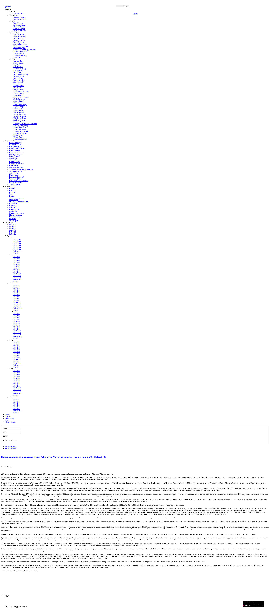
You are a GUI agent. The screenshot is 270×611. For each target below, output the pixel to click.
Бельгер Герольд (19, 34)
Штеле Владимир (20, 129)
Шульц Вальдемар (15, 183)
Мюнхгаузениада (15, 215)
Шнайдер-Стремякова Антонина (25, 124)
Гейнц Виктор (19, 42)
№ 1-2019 (17, 342)
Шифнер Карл (19, 53)
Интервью (13, 203)
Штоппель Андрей (20, 133)
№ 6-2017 (17, 295)
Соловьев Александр (16, 167)
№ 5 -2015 (17, 247)
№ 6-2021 (17, 409)
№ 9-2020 (17, 386)
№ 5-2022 (12, 232)
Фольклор (12, 219)
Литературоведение (16, 198)
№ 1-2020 (17, 371)
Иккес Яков (18, 88)
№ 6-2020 (17, 380)
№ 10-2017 (17, 302)
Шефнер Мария (19, 120)
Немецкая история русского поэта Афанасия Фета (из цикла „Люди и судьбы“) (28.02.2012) (53, 457)
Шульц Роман (18, 137)
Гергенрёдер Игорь (20, 44)
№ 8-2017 (17, 298)
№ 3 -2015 (17, 243)
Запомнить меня (8, 440)
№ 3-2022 (12, 228)
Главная (8, 6)
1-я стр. (7, 8)
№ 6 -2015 (17, 249)
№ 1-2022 (12, 224)
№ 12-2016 (17, 278)
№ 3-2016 (17, 260)
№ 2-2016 (17, 259)
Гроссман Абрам (19, 80)
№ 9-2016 (17, 272)
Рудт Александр (19, 110)
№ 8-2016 (17, 270)
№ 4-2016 (17, 262)
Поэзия (11, 196)
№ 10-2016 (17, 274)
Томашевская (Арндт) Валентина (21, 169)
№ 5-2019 (17, 350)
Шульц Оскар (18, 135)
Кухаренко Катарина (21, 97)
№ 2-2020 (17, 373)
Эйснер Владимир (20, 139)
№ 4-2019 (17, 348)
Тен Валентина (19, 112)
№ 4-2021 (17, 405)
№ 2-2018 (17, 316)
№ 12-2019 (17, 363)
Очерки (12, 207)
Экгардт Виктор (15, 184)
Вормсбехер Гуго (20, 40)
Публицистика (14, 209)
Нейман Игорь (14, 162)
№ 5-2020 (17, 378)
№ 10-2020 (17, 388)
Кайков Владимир (15, 154)
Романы (12, 188)
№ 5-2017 (17, 293)
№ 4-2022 (12, 230)
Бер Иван (17, 65)
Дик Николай (18, 82)
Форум (16, 253)
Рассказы (12, 192)
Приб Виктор (14, 165)
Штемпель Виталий (21, 131)
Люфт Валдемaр (19, 99)
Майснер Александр (21, 46)
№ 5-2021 (17, 407)
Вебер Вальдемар (20, 36)
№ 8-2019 (17, 355)
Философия (13, 221)
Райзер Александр (20, 105)
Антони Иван (18, 61)
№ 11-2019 (17, 361)
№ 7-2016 (17, 268)
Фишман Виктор (20, 116)
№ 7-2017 (17, 297)
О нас (7, 420)
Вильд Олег (18, 70)
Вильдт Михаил (15, 145)
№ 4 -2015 (17, 245)
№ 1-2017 (17, 285)
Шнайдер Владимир (21, 126)
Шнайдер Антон (19, 13)
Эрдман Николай (20, 31)
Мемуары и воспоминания (18, 202)
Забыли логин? (10, 448)
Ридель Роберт (19, 107)
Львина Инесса (14, 160)
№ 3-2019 (17, 346)
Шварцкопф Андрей (16, 177)
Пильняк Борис (19, 27)
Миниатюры (13, 200)
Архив (135, 14)
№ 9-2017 (17, 300)
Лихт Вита (13, 158)
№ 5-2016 (17, 264)
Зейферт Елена (19, 86)
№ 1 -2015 (17, 240)
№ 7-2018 (17, 325)
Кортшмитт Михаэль (21, 91)
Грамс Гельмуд (14, 150)
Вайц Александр (15, 143)
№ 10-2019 (17, 359)
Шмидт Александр (20, 55)
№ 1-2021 (17, 399)
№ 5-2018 (17, 321)
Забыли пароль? (11, 447)
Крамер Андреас (19, 25)
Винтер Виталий (15, 146)
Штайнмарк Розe (20, 127)
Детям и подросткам (16, 213)
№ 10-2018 (17, 331)
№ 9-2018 (17, 329)
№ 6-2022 (12, 234)
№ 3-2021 (17, 403)
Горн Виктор (18, 23)
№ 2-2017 (17, 287)
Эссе (11, 194)
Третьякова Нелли (15, 171)
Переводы (13, 205)
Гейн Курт (17, 72)
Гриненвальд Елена (16, 152)
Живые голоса (10, 422)
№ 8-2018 (17, 327)
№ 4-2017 (17, 291)
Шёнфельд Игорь (20, 118)
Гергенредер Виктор (21, 74)
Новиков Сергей (19, 48)
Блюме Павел (18, 67)
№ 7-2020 (17, 382)
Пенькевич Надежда (16, 164)
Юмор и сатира (14, 217)
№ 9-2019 (17, 357)
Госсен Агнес (18, 78)
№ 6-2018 (17, 323)
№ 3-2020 (17, 374)
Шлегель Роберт (19, 122)
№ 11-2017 (17, 304)
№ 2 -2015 (17, 241)
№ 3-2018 (17, 317)
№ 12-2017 (17, 306)
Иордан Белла (19, 89)
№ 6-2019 (17, 352)
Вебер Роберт (18, 38)
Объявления (18, 251)
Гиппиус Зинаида (20, 17)
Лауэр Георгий (14, 156)
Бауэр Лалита (18, 63)
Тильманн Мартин (20, 51)
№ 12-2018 (17, 335)
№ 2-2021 (17, 401)
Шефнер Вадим (19, 29)
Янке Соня (17, 57)
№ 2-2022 (12, 226)
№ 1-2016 (17, 257)
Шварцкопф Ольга (16, 179)
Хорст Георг (13, 173)
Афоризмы (13, 211)
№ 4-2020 (17, 376)
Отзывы (8, 416)
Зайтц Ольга (18, 84)
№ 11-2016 (17, 276)
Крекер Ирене (19, 95)
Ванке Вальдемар (20, 69)
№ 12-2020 (17, 392)
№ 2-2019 (17, 344)
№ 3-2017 (17, 289)
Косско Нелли (19, 93)
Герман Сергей (19, 76)
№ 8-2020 (17, 384)
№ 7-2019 (17, 354)
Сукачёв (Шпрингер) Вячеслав (25, 50)
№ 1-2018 (17, 314)
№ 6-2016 (17, 266)
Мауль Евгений (19, 103)
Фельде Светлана (20, 114)
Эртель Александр (20, 19)
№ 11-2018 (17, 333)
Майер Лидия (18, 101)
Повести (12, 190)
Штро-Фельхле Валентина (18, 181)
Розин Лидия (18, 108)
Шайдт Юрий (14, 175)
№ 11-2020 (17, 390)
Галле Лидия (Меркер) (17, 148)
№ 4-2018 (17, 319)
